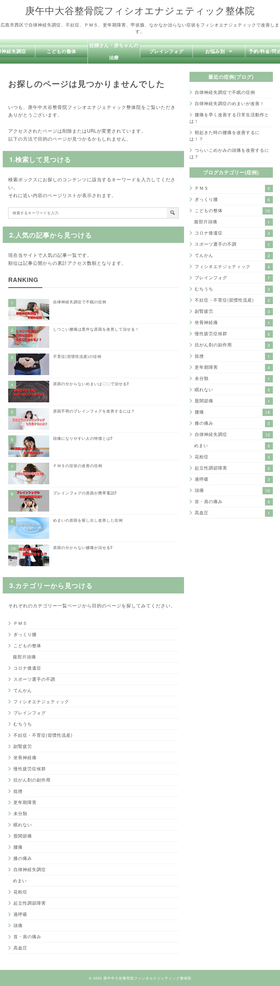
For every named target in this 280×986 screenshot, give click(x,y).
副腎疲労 (22, 746)
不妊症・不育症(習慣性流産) (42, 735)
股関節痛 (22, 836)
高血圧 (20, 948)
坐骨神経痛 (25, 757)
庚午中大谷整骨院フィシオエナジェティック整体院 (140, 10)
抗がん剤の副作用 (32, 780)
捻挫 (18, 791)
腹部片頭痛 (24, 657)
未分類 (20, 813)
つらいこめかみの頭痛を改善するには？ (229, 153)
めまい (20, 880)
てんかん (22, 690)
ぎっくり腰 (25, 634)
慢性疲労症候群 (29, 768)
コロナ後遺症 (27, 668)
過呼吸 (20, 914)
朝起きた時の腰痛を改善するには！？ (224, 135)
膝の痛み (22, 858)
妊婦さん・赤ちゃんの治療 (114, 51)
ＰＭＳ (20, 623)
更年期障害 (25, 802)
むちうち (22, 724)
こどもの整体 (61, 51)
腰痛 (18, 847)
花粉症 (20, 892)
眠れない (22, 824)
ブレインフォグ (166, 51)
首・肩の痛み (27, 936)
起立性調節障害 (29, 903)
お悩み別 (215, 51)
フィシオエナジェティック (41, 701)
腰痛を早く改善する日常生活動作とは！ (229, 117)
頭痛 (18, 925)
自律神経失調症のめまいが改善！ (229, 103)
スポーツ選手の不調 (34, 679)
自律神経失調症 (29, 869)
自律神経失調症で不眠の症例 (225, 92)
